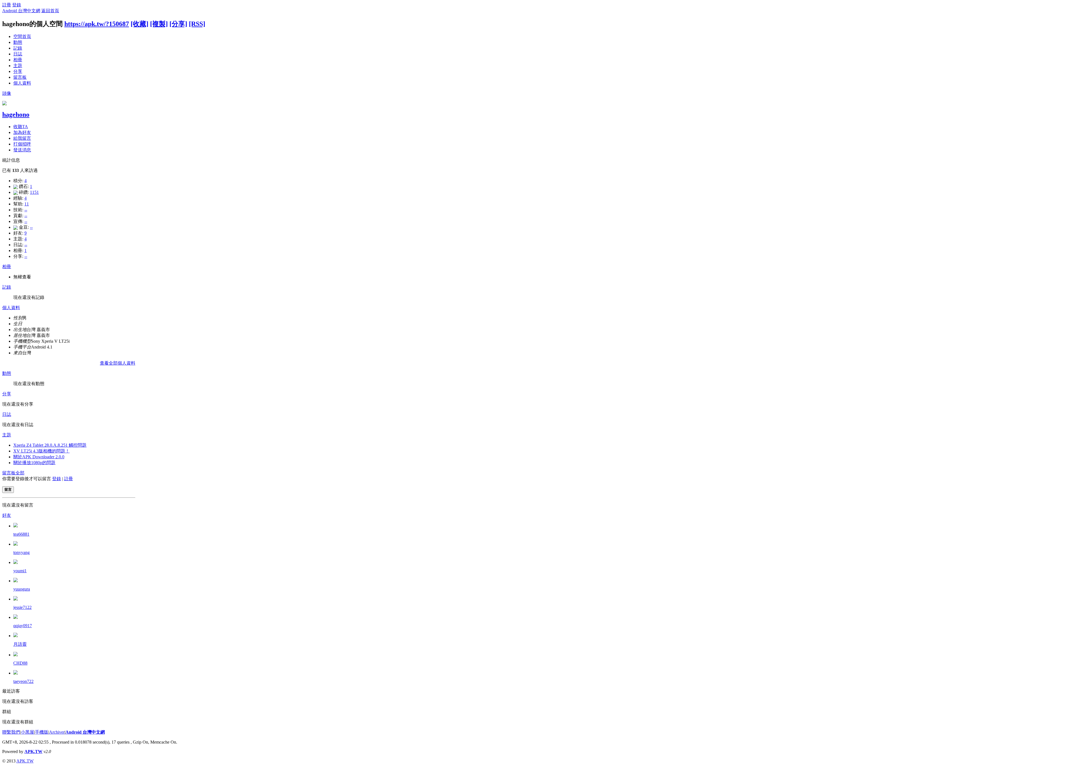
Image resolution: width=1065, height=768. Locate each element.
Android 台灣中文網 (21, 10)
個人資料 (22, 83)
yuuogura (21, 589)
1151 (34, 192)
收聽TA (20, 126)
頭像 (6, 93)
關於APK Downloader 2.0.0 (38, 456)
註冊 (6, 4)
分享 (17, 71)
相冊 (17, 59)
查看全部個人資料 (117, 363)
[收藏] (139, 23)
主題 (17, 65)
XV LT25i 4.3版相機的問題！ (41, 451)
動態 (17, 42)
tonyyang (21, 552)
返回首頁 (50, 10)
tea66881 (21, 534)
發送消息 (22, 150)
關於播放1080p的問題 (34, 462)
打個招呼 (22, 144)
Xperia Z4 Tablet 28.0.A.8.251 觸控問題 (50, 445)
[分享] (178, 23)
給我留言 (22, 138)
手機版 (41, 732)
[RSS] (197, 23)
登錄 (16, 4)
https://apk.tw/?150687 (96, 23)
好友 (6, 515)
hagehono (15, 114)
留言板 (20, 77)
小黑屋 (27, 732)
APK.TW (33, 751)
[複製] (159, 23)
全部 (20, 473)
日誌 (17, 54)
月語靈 (20, 644)
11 (26, 204)
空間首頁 (22, 36)
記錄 (17, 48)
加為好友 (22, 132)
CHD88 (20, 663)
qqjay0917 (22, 625)
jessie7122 (22, 607)
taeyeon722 (23, 681)
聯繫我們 (11, 732)
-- (25, 209)
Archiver (57, 732)
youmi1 (20, 570)
